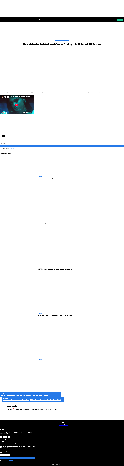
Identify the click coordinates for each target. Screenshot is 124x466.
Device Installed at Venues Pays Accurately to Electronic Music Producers (25, 395)
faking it (12, 136)
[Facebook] (1, 437)
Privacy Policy (11, 148)
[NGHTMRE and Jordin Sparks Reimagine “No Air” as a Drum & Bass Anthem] (18, 223)
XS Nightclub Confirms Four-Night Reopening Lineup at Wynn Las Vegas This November (55, 315)
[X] (12, 411)
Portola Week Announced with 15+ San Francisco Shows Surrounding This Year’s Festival (55, 269)
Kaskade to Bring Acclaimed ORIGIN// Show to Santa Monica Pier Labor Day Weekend (54, 360)
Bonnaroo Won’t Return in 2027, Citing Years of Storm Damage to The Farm (52, 178)
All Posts (58, 40)
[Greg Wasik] (55, 89)
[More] (80, 48)
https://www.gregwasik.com (12, 408)
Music (63, 40)
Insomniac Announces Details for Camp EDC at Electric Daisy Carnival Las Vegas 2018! (32, 400)
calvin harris (7, 136)
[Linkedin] (9, 411)
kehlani (16, 136)
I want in (62, 146)
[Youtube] (9, 437)
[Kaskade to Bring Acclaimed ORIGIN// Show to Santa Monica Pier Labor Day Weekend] (18, 360)
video (24, 136)
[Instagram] (7, 411)
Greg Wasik (58, 88)
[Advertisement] (62, 29)
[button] (90, 20)
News (67, 40)
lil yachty (20, 136)
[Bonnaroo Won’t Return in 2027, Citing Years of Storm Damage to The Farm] (18, 177)
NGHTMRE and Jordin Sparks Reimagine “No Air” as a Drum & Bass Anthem (52, 223)
